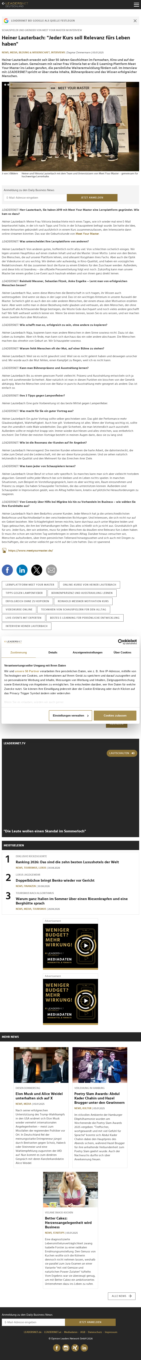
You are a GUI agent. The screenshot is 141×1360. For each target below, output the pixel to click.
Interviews (58, 52)
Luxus (42, 868)
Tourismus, (31, 868)
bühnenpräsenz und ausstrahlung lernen (82, 593)
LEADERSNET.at (52, 1332)
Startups (58, 1233)
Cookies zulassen (115, 715)
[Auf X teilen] (36, 570)
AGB (82, 1332)
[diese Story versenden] (51, 570)
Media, (14, 52)
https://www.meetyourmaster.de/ (30, 550)
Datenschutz (95, 1332)
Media (27, 1104)
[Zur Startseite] (15, 4)
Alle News (119, 1296)
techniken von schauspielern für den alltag (73, 609)
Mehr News (10, 1036)
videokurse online (19, 609)
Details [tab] (52, 652)
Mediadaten (70, 1332)
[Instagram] (66, 1348)
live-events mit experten (23, 618)
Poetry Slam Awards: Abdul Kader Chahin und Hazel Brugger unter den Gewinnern (99, 1098)
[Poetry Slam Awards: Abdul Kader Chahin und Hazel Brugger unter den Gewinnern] (100, 1065)
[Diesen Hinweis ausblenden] (135, 21)
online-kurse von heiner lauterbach (89, 585)
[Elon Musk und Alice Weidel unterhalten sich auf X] (41, 1065)
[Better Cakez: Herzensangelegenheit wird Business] (70, 1190)
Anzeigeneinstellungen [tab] (87, 652)
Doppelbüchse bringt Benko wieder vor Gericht (55, 880)
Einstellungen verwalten (68, 715)
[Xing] (75, 1348)
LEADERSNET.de (32, 1332)
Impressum (111, 1332)
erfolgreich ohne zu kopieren (27, 601)
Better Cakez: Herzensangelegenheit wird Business (68, 1223)
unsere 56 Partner (27, 671)
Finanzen (30, 886)
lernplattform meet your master (30, 585)
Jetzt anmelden (92, 197)
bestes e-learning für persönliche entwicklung (85, 618)
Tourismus (39, 909)
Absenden (117, 724)
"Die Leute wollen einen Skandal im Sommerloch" (45, 831)
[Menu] (136, 4)
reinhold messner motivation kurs (83, 601)
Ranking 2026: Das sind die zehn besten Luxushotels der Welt (67, 862)
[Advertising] (70, 947)
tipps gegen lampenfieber (24, 593)
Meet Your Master (87, 233)
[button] (5, 85)
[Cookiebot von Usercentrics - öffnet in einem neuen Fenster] (121, 642)
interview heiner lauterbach (27, 626)
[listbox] (70, 130)
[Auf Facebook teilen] (7, 570)
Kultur (86, 1108)
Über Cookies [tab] (122, 652)
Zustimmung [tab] (18, 652)
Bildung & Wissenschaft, (35, 52)
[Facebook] (56, 1348)
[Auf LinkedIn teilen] (22, 570)
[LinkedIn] (84, 1348)
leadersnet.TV (15, 743)
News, (6, 52)
